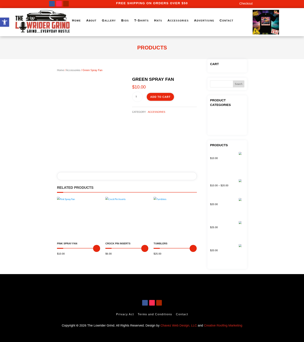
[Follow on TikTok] (59, 4)
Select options (193, 248)
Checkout (246, 3)
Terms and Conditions (155, 314)
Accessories (178, 20)
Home (76, 20)
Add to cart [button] (96, 248)
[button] (4, 22)
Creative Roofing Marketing (223, 325)
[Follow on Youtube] (66, 4)
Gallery (109, 20)
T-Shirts (141, 20)
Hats (158, 20)
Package (215, 123)
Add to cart (160, 96)
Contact (226, 20)
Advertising (204, 20)
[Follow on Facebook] (52, 4)
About (91, 20)
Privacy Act (125, 314)
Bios (125, 20)
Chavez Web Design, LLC (178, 325)
